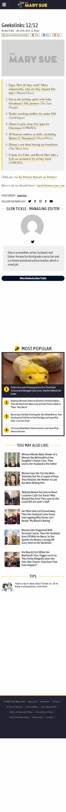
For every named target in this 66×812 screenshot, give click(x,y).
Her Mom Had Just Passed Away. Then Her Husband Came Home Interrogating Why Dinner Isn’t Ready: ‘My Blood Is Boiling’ (38, 515)
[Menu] (4, 4)
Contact (50, 717)
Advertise (44, 701)
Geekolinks (22, 195)
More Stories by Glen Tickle (33, 278)
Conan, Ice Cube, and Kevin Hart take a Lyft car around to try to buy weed (33, 157)
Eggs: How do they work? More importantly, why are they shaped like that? (32, 89)
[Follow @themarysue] (30, 202)
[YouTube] (51, 202)
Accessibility (31, 707)
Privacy (56, 701)
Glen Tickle (9, 30)
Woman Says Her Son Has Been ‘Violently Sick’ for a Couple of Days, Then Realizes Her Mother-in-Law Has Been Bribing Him (40, 477)
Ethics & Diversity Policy (21, 712)
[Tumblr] (46, 202)
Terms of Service (14, 707)
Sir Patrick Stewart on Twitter (37, 177)
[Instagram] (40, 202)
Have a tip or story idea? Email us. (33, 583)
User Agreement (48, 707)
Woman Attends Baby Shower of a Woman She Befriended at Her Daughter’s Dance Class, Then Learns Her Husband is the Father (39, 459)
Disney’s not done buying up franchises (33, 144)
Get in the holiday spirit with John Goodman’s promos (30, 101)
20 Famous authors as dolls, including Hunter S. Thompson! (32, 136)
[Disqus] (33, 640)
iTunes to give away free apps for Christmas (29, 126)
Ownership (38, 717)
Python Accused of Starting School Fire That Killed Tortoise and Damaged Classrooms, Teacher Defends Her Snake (36, 390)
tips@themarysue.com (50, 185)
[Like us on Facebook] (35, 202)
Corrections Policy (44, 712)
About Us (32, 701)
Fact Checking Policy (19, 717)
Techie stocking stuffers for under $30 (32, 113)
